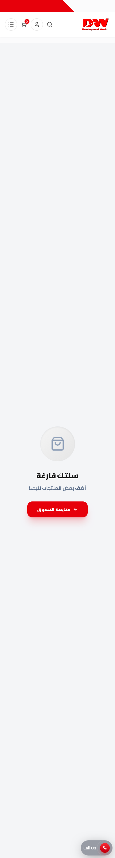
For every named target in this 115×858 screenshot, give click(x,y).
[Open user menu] (37, 24)
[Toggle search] (50, 24)
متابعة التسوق (54, 509)
